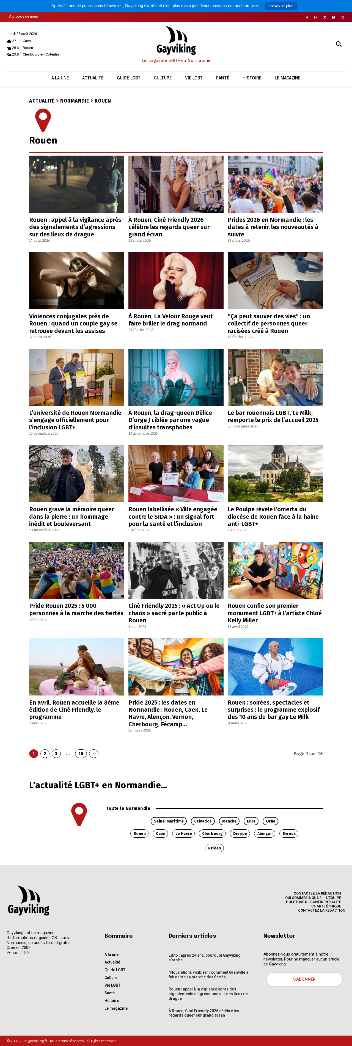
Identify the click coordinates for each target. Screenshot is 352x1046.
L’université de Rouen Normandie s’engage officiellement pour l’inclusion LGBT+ (75, 420)
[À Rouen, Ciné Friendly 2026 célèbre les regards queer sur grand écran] (176, 184)
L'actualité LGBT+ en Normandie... (98, 785)
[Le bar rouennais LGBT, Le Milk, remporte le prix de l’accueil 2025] (275, 377)
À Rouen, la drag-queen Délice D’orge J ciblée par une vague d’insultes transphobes (170, 420)
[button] (338, 44)
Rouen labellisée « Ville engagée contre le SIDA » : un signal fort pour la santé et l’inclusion (172, 517)
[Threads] (342, 18)
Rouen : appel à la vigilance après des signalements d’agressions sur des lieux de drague (75, 227)
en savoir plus (280, 5)
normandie (74, 101)
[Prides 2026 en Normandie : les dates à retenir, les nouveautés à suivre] (275, 184)
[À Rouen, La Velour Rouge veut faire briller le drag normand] (176, 280)
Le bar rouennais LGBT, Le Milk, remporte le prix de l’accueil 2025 (273, 416)
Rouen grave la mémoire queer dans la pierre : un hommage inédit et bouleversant (71, 517)
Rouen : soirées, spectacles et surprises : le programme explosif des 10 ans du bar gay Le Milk (274, 710)
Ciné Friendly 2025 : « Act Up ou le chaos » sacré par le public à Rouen (173, 613)
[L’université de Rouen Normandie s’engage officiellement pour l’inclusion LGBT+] (76, 377)
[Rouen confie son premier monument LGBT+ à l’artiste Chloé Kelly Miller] (275, 570)
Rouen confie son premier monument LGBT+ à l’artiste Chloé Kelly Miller (275, 613)
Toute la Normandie (128, 808)
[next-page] (94, 753)
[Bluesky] (334, 18)
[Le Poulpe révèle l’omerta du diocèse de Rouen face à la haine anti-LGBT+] (275, 474)
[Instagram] (316, 18)
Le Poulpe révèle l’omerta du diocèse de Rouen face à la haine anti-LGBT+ (273, 517)
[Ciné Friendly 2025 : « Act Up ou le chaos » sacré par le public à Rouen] (176, 570)
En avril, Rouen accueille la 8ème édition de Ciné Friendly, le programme (74, 710)
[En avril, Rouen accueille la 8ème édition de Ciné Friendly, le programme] (76, 667)
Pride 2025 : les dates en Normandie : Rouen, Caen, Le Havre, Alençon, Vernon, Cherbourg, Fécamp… (168, 713)
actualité (42, 101)
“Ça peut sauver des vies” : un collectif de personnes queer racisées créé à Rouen (269, 324)
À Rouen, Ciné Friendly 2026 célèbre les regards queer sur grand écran (169, 227)
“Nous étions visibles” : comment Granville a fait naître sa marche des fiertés (208, 974)
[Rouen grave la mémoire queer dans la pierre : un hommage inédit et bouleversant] (76, 474)
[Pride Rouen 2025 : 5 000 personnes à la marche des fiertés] (76, 570)
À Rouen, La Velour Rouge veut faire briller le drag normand (170, 320)
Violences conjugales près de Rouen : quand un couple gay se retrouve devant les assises (73, 324)
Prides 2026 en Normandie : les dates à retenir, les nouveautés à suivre (273, 227)
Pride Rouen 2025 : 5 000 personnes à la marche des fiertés (76, 609)
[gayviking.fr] (28, 900)
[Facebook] (307, 18)
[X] (325, 18)
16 (81, 753)
